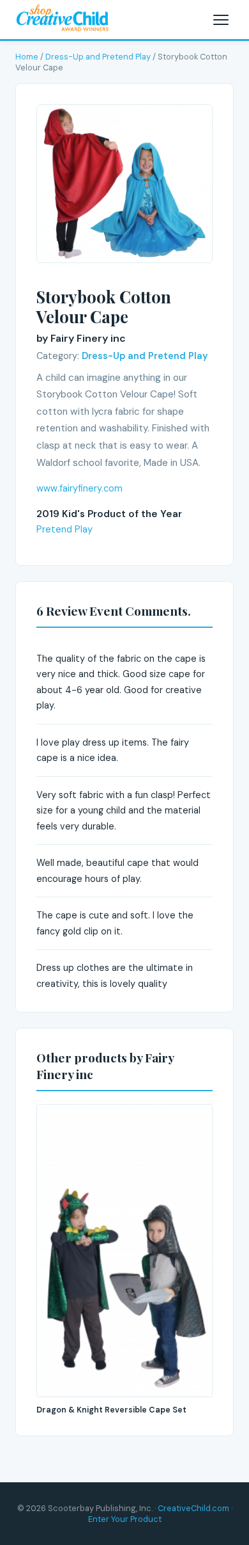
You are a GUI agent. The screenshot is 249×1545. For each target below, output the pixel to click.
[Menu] (221, 20)
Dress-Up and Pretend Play (98, 56)
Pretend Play (64, 529)
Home (26, 56)
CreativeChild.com (193, 1508)
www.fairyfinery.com (79, 488)
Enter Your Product (125, 1519)
